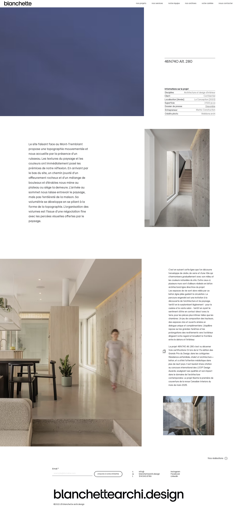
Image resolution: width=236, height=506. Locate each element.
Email (55, 469)
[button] (225, 3)
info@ (141, 472)
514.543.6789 (145, 476)
